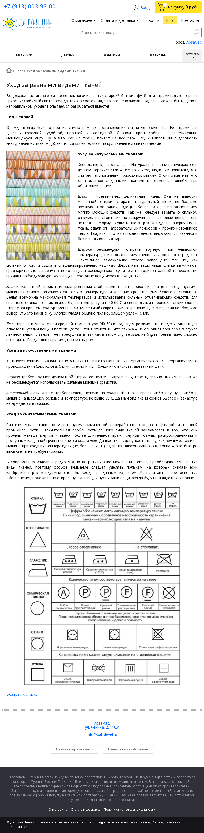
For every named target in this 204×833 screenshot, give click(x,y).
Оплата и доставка (85, 809)
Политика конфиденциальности (129, 809)
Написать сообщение (128, 749)
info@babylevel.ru (102, 734)
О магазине (58, 809)
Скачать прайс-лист (74, 749)
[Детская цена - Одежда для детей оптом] (27, 19)
